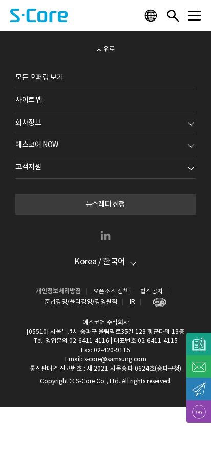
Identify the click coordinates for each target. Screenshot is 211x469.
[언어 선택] (152, 15)
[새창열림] (156, 302)
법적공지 (151, 291)
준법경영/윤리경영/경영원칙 (81, 302)
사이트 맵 (29, 100)
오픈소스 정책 (111, 291)
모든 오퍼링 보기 (39, 78)
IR (132, 302)
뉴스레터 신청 (105, 204)
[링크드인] (105, 235)
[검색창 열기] (172, 15)
